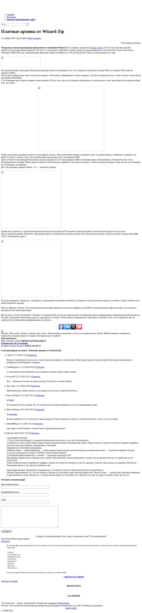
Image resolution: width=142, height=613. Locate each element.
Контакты (11, 17)
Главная (10, 14)
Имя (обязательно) (9, 484)
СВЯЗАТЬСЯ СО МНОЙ (74, 577)
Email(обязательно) (10, 492)
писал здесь (97, 47)
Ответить (32, 355)
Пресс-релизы (34, 38)
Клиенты (5, 541)
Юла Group (64, 603)
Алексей (13, 414)
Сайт (3, 499)
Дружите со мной (9, 581)
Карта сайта (71, 608)
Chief (11, 400)
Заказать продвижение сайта (21, 19)
